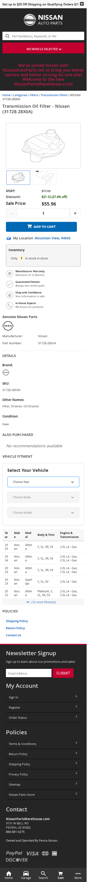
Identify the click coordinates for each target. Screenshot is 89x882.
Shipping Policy (17, 621)
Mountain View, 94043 (52, 238)
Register (14, 707)
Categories (20, 95)
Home (6, 95)
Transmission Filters (54, 95)
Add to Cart (45, 227)
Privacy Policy (18, 774)
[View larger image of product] (18, 178)
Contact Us (13, 635)
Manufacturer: (12, 336)
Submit (63, 673)
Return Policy (15, 628)
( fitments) (43, 602)
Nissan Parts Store (22, 794)
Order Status (18, 717)
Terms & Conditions (22, 744)
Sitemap (14, 784)
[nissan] (20, 372)
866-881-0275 (15, 832)
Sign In (13, 697)
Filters (34, 95)
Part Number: (12, 343)
